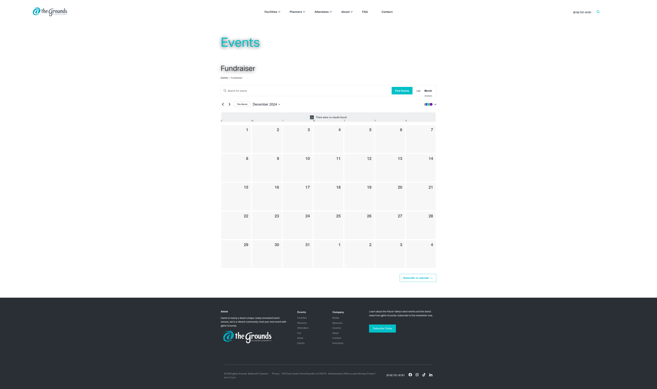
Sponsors (337, 322)
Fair (299, 333)
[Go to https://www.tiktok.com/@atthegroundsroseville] (424, 375)
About (345, 12)
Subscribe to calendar (416, 278)
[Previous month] (223, 104)
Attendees (321, 12)
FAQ (365, 12)
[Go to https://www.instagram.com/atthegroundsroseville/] (417, 375)
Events (224, 77)
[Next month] (229, 104)
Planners (296, 12)
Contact (387, 12)
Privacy (276, 373)
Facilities (271, 12)
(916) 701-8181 (582, 12)
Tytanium (263, 373)
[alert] (328, 117)
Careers (336, 327)
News (300, 337)
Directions (337, 343)
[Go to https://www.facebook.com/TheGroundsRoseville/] (410, 375)
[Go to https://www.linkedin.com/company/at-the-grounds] (431, 375)
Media (335, 317)
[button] (279, 12)
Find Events (402, 90)
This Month (242, 104)
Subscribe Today (382, 328)
